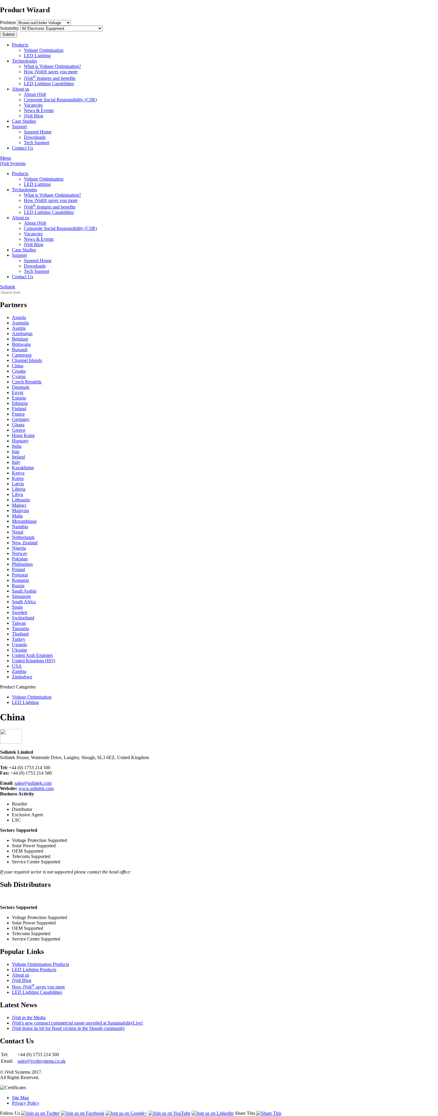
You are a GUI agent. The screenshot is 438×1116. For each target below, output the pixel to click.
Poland (18, 569)
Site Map (20, 1097)
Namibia (20, 526)
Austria (19, 328)
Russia (18, 585)
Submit (8, 34)
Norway (19, 553)
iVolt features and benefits (49, 78)
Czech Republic (27, 381)
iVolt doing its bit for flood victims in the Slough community (68, 1028)
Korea (18, 478)
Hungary (20, 440)
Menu (5, 158)
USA (17, 666)
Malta (17, 515)
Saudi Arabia (24, 590)
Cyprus (19, 376)
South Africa (24, 601)
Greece (18, 430)
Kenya (18, 472)
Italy (16, 462)
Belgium (20, 338)
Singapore (21, 596)
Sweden (19, 612)
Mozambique (24, 521)
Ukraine (19, 649)
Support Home (38, 131)
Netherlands (23, 537)
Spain (17, 607)
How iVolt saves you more (38, 986)
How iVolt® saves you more (50, 71)
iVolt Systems (13, 163)
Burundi (19, 349)
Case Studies (24, 121)
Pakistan (20, 558)
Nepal (17, 531)
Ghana (18, 424)
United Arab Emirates (32, 655)
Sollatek (7, 286)
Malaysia (20, 510)
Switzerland (23, 617)
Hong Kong (23, 435)
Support (19, 126)
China (17, 365)
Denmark (20, 387)
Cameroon (22, 355)
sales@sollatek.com (33, 783)
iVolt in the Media (29, 1017)
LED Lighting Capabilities (49, 83)
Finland (19, 408)
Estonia (19, 397)
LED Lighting (37, 55)
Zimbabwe (22, 676)
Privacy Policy (25, 1103)
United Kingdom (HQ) (33, 660)
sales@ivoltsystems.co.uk (42, 1061)
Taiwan (19, 623)
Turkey (18, 639)
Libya (17, 494)
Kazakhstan (23, 467)
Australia (20, 322)
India (16, 446)
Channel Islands (27, 360)
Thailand (20, 633)
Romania (20, 580)
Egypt (17, 392)
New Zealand (25, 542)
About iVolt (35, 94)
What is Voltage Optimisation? (52, 66)
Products (20, 44)
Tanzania (20, 628)
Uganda (19, 644)
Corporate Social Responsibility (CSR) (60, 99)
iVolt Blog (33, 115)
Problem (8, 22)
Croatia (19, 371)
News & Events (39, 110)
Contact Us (22, 147)
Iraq (15, 451)
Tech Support (36, 142)
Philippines (22, 564)
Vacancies (33, 105)
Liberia (18, 489)
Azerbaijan (22, 333)
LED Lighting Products (34, 969)
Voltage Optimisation (43, 50)
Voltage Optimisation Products (40, 964)
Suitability (9, 28)
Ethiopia (20, 403)
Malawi (19, 505)
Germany (20, 419)
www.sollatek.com (36, 788)
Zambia (19, 671)
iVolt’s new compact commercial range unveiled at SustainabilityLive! (77, 1022)
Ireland (18, 456)
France (18, 413)
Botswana (21, 344)
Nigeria (19, 548)
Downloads (35, 137)
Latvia (18, 483)
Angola (19, 317)
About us (20, 88)
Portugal (20, 574)
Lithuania (21, 499)
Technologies (24, 60)
